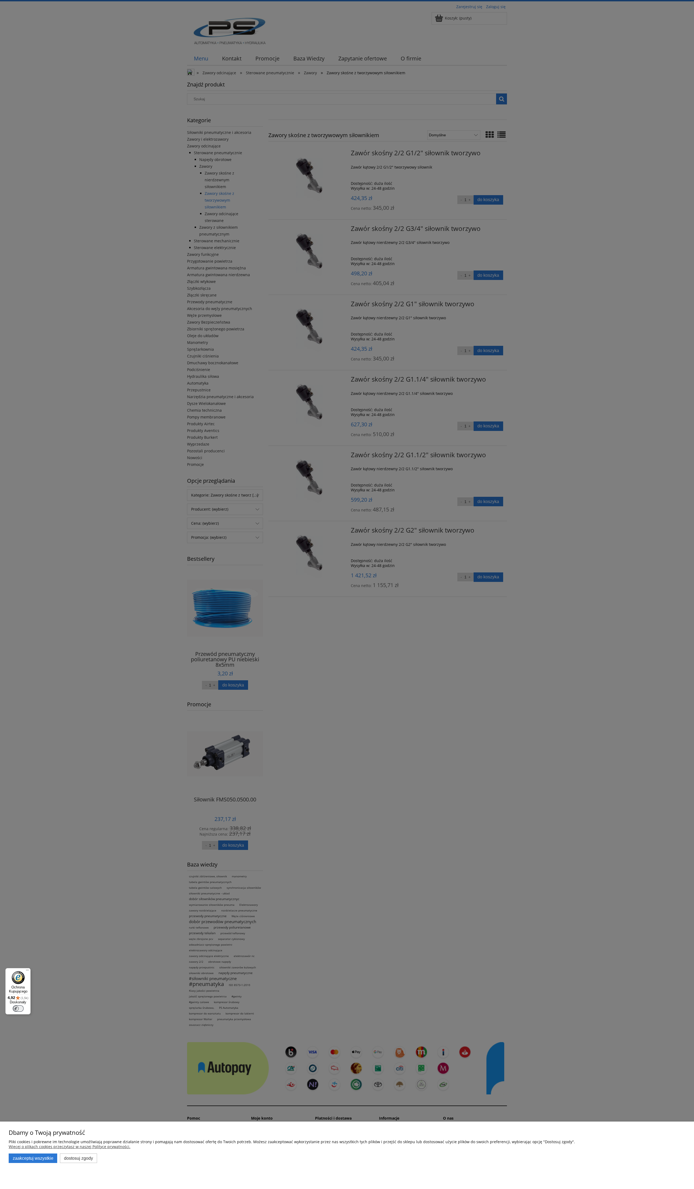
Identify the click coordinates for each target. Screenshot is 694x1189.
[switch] (18, 1008)
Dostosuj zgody (78, 1158)
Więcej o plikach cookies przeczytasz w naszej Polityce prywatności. (69, 1146)
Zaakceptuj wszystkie (33, 1158)
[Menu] (27, 971)
